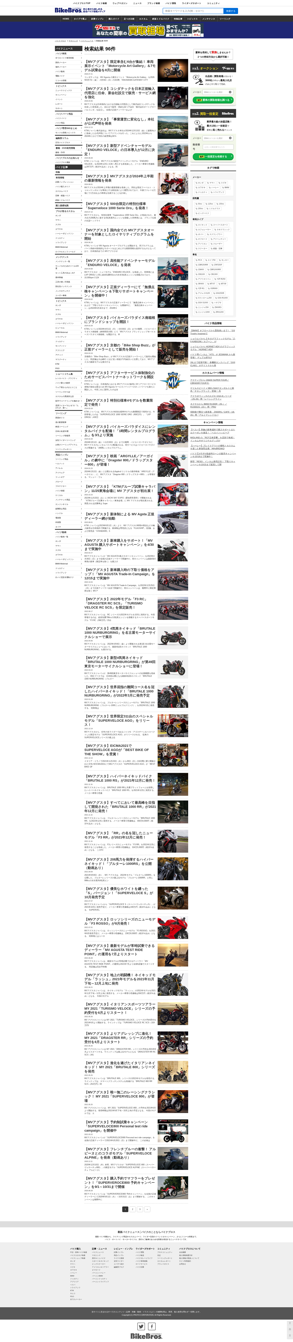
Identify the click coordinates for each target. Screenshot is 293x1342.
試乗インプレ (97, 19)
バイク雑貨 (60, 491)
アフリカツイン (204, 279)
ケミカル (59, 495)
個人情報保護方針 (186, 1255)
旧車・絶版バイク (62, 196)
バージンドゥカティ (99, 1279)
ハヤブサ (217, 303)
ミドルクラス (214, 208)
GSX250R (220, 293)
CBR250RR (203, 265)
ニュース (137, 3)
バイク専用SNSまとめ (66, 128)
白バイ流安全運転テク (64, 577)
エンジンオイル (61, 504)
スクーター (202, 248)
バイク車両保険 (141, 1261)
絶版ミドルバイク (160, 19)
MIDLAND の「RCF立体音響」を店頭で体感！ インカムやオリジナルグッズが (212, 439)
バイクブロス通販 (62, 162)
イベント (59, 99)
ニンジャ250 (203, 307)
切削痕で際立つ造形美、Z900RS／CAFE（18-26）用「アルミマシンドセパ (212, 413)
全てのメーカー (76, 1299)
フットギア (60, 477)
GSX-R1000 (223, 298)
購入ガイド (114, 19)
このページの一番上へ (290, 1324)
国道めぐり (60, 418)
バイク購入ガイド (62, 187)
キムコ (72, 1293)
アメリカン (202, 244)
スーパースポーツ (220, 225)
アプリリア (60, 350)
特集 (58, 172)
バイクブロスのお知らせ (67, 158)
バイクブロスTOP (81, 3)
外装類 (58, 522)
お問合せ (182, 1264)
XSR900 (213, 288)
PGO (57, 368)
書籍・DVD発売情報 (65, 148)
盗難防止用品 (60, 509)
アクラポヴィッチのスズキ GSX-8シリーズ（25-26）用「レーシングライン (211, 397)
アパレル (59, 468)
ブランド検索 (153, 3)
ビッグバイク (203, 213)
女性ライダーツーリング (65, 440)
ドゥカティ (60, 238)
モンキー (225, 260)
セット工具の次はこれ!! (65, 273)
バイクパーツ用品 (64, 114)
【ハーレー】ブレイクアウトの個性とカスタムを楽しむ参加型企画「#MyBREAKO (212, 447)
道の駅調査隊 (60, 422)
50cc (200, 204)
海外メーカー (60, 67)
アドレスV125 (204, 293)
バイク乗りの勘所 (62, 383)
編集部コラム (62, 138)
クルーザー (217, 244)
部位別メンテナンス (63, 286)
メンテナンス (208, 19)
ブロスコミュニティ (164, 1252)
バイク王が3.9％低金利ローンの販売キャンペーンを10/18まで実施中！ (213, 455)
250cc (200, 208)
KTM (57, 364)
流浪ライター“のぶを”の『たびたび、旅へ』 (67, 406)
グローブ (59, 482)
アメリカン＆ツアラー (100, 1267)
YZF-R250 (221, 279)
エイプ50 (211, 260)
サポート (59, 108)
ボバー (201, 234)
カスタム (143, 19)
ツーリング (225, 19)
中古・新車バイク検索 (78, 1252)
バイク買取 (171, 3)
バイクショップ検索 (77, 1258)
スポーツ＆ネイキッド (100, 1261)
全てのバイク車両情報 (64, 58)
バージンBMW (97, 1276)
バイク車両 (61, 53)
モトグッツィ (60, 346)
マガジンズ (73, 41)
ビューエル (60, 328)
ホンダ (58, 215)
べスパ (72, 1285)
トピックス (192, 19)
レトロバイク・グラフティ (66, 378)
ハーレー (215, 187)
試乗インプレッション (64, 182)
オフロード (202, 239)
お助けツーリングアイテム (66, 445)
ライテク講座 (119, 1258)
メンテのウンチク (62, 291)
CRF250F (218, 265)
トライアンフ (60, 242)
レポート (59, 104)
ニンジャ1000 (204, 312)
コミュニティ (213, 3)
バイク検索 (101, 3)
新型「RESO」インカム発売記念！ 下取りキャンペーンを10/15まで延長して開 (212, 463)
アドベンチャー (219, 239)
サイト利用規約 (185, 1261)
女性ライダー (119, 1261)
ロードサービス (141, 1264)
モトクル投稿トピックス (65, 133)
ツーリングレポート (63, 449)
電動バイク (60, 76)
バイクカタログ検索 (77, 1255)
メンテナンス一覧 (62, 261)
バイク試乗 (140, 1267)
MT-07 (212, 284)
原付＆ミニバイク (98, 1258)
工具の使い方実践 (62, 282)
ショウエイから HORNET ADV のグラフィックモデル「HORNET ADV (212, 348)
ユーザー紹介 (119, 1264)
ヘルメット (60, 464)
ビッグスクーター (98, 1264)
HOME (66, 19)
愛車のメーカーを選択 (213, 92)
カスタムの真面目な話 (64, 396)
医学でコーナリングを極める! (67, 401)
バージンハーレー (98, 1273)
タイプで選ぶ (80, 19)
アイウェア (60, 473)
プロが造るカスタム (65, 211)
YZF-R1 (201, 288)
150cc (221, 204)
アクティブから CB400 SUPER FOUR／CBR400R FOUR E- (209, 381)
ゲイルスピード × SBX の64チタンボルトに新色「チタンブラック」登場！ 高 (212, 389)
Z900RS (218, 307)
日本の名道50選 (62, 431)
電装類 (58, 518)
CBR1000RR (215, 269)
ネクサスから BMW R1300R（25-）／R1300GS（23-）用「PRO (208, 405)
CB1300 (214, 274)
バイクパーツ (60, 118)
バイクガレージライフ (144, 1258)
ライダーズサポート (191, 3)
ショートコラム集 (64, 374)
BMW (227, 187)
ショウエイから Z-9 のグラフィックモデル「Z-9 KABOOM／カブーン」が (212, 340)
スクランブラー (216, 234)
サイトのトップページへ (290, 1330)
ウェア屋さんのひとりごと (66, 387)
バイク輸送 (140, 1255)
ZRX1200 (220, 312)
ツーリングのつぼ (62, 392)
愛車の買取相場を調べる (213, 100)
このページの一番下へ (290, 1336)
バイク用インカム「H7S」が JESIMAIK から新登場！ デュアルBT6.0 (212, 356)
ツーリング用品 (61, 459)
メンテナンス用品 (62, 500)
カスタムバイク (61, 191)
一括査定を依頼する (213, 156)
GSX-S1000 (203, 303)
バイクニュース (87, 41)
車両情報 (60, 177)
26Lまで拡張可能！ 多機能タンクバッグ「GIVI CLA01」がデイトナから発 (212, 364)
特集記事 (178, 19)
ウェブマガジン (120, 3)
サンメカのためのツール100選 (67, 267)
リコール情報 (60, 80)
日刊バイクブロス (62, 142)
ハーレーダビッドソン (64, 233)
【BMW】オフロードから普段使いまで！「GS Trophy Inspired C (212, 332)
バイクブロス (60, 41)
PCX (200, 260)
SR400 (201, 284)
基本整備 (59, 277)
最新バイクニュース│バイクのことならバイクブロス (146, 1232)
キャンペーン (60, 95)
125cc (210, 204)
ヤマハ (58, 220)
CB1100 (201, 274)
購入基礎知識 (62, 205)
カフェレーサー (204, 230)
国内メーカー (60, 62)
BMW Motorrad (61, 247)
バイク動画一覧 (61, 537)
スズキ (58, 224)
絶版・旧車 (217, 248)
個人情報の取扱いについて (189, 1258)
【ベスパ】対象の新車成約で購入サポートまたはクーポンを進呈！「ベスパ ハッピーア (212, 431)
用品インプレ (62, 455)
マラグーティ (60, 359)
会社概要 (182, 1252)
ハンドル (59, 513)
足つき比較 (129, 19)
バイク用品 (60, 123)
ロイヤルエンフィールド (65, 252)
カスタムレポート (164, 1261)
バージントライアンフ (100, 1282)
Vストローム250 (205, 298)
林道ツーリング (61, 427)
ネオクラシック (223, 230)
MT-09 (223, 284)
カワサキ (59, 229)
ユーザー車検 (60, 295)
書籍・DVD (60, 152)
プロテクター (60, 486)
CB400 (201, 269)
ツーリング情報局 (62, 436)
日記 (159, 1255)
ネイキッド (202, 225)
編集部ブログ (119, 1267)
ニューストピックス (63, 90)
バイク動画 (60, 71)
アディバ (59, 355)
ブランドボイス (163, 1264)
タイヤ (58, 527)
